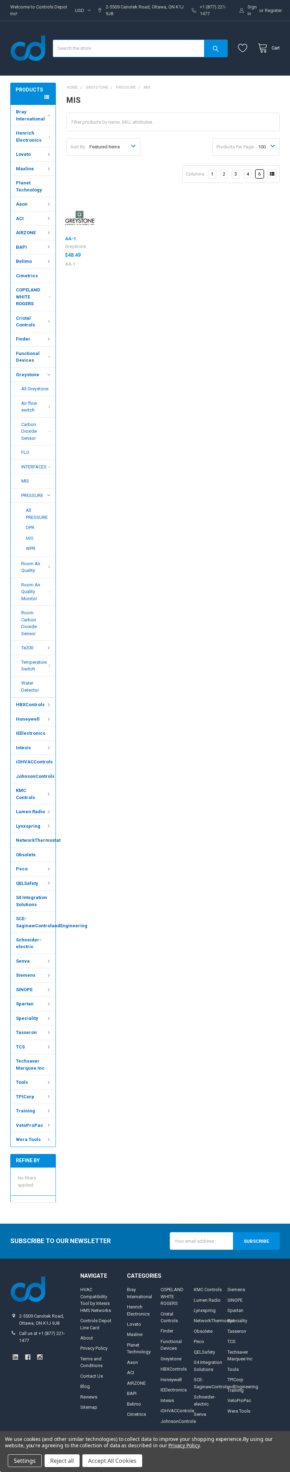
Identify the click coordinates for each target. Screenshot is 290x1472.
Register (273, 10)
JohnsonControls (35, 776)
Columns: (195, 174)
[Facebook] (28, 1357)
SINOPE (24, 989)
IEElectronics (30, 733)
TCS (20, 1047)
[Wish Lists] (244, 48)
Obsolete (26, 854)
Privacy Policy (94, 1348)
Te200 (27, 647)
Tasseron (26, 1032)
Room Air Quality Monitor (30, 591)
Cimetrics (27, 275)
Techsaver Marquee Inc (30, 1064)
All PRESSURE (37, 514)
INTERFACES (34, 466)
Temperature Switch (34, 666)
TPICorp (25, 1096)
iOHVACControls (34, 761)
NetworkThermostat (36, 840)
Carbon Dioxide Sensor (29, 431)
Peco (22, 868)
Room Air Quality (30, 567)
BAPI (21, 247)
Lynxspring (28, 826)
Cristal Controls (25, 321)
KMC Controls (25, 794)
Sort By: (78, 146)
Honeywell (28, 719)
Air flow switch (29, 407)
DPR (30, 527)
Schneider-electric (28, 943)
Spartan (25, 1003)
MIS (25, 481)
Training (25, 1110)
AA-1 (70, 238)
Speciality (27, 1018)
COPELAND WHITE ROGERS (28, 296)
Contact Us (91, 1376)
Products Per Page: (235, 146)
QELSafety (27, 883)
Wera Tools (28, 1139)
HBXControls (30, 704)
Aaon (22, 204)
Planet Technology (29, 186)
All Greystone (34, 388)
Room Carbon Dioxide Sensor (29, 623)
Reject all (62, 1461)
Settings (25, 1461)
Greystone (27, 374)
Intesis (23, 747)
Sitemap (88, 1407)
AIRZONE (26, 232)
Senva (23, 961)
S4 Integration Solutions (31, 901)
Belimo (24, 261)
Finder (23, 339)
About (86, 1338)
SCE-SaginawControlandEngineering (36, 922)
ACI (20, 218)
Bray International (30, 115)
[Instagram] (40, 1357)
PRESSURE (32, 495)
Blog (85, 1386)
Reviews (88, 1397)
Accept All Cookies (112, 1461)
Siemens (25, 975)
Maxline (25, 168)
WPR (30, 548)
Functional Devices (28, 357)
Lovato (23, 154)
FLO (25, 452)
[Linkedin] (15, 1357)
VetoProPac (29, 1125)
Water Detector (30, 686)
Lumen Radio (30, 811)
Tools (22, 1082)
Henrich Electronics (28, 136)
